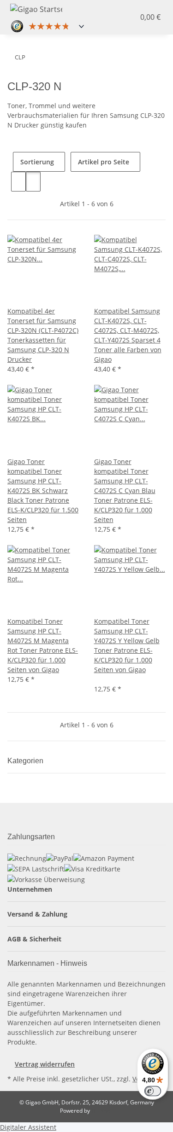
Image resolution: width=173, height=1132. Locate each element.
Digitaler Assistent (28, 1127)
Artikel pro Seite (103, 161)
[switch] (152, 1091)
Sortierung (37, 161)
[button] (120, 17)
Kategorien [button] (26, 761)
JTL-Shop (102, 1111)
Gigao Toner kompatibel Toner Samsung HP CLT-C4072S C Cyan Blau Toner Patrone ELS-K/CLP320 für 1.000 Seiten (124, 490)
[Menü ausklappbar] (83, 8)
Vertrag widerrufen (45, 1064)
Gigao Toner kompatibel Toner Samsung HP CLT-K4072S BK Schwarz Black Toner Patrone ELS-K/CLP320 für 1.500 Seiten (42, 490)
